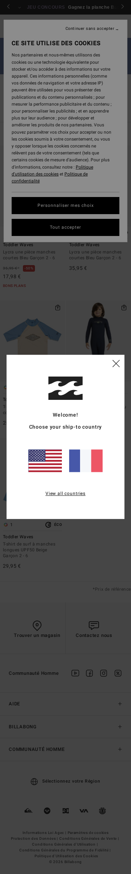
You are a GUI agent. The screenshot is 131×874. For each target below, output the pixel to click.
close (116, 363)
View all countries (65, 493)
